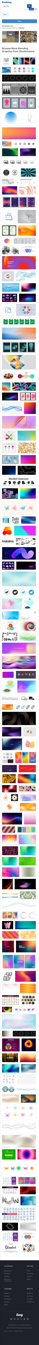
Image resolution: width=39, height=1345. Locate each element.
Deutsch (7, 1302)
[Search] (29, 6)
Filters (20, 21)
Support (29, 1276)
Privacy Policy (18, 1331)
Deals (28, 1271)
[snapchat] (24, 1319)
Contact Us (30, 1302)
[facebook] (11, 1319)
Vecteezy (7, 1273)
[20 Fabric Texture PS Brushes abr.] (10, 37)
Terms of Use (8, 1331)
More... (6, 1304)
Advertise (30, 1273)
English (6, 1293)
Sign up (31, 9)
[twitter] (15, 1319)
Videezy (7, 1276)
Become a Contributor (8, 1280)
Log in (26, 9)
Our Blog (29, 1299)
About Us (30, 1293)
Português (7, 1299)
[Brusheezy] (7, 2)
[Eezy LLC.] (19, 1315)
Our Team (30, 1296)
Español (7, 1296)
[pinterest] (18, 1319)
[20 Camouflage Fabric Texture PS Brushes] (28, 37)
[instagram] (21, 1319)
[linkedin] (27, 1319)
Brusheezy (7, 1271)
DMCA (29, 1279)
